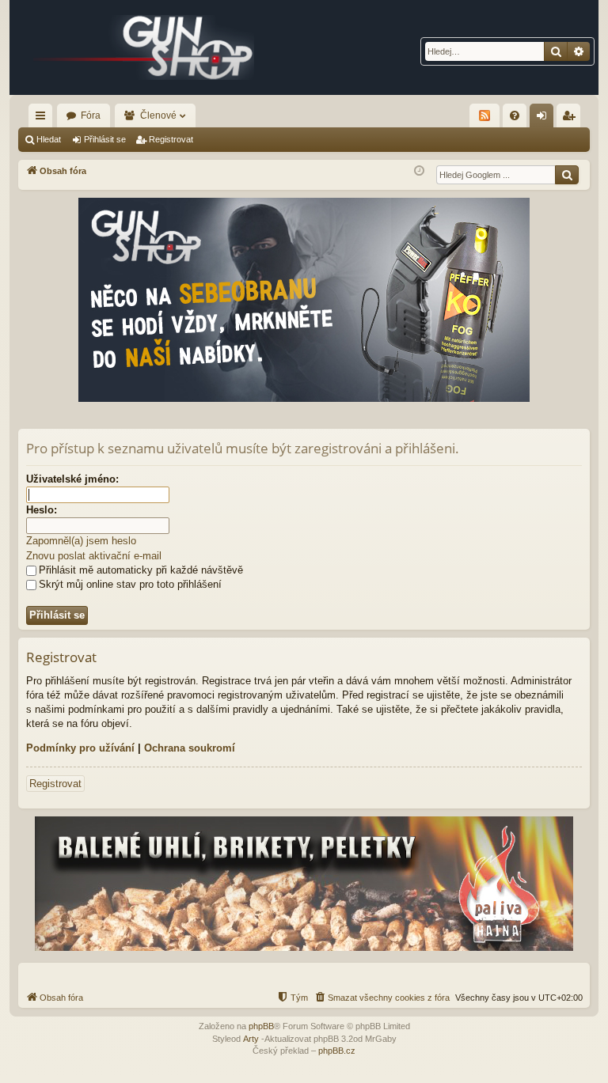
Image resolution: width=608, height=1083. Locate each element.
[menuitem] (514, 115)
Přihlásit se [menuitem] (544, 118)
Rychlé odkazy (43, 118)
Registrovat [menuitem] (571, 118)
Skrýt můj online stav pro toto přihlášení (130, 584)
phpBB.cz (336, 1050)
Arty (251, 1038)
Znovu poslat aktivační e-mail (94, 556)
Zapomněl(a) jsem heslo (81, 541)
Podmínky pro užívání (80, 748)
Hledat (48, 139)
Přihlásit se (105, 139)
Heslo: (41, 510)
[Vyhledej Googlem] (567, 174)
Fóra (91, 115)
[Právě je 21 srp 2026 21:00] (419, 171)
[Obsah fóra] (144, 47)
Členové (158, 115)
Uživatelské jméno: (72, 479)
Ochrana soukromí (189, 748)
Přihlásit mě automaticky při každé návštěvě (141, 570)
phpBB (261, 1026)
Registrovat (171, 139)
